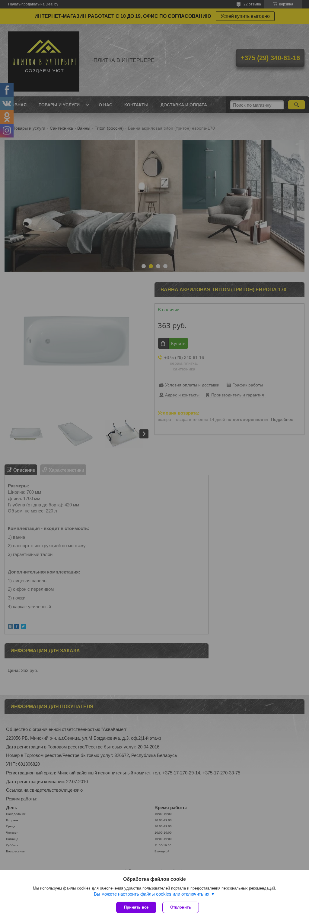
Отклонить (180, 907)
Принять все (136, 907)
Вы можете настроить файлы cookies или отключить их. (152, 894)
